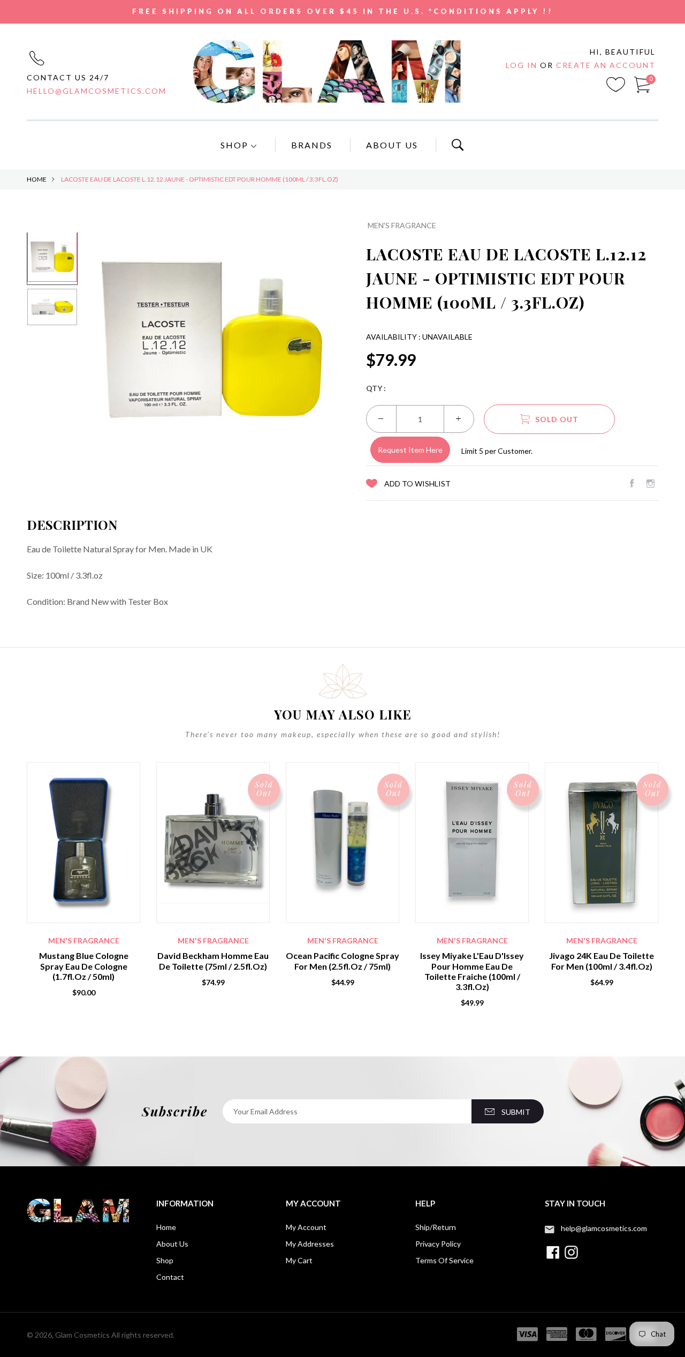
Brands (311, 145)
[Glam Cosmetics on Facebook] (632, 483)
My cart (299, 1260)
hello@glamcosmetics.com (96, 90)
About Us (392, 145)
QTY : (376, 388)
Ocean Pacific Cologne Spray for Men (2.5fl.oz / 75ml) (342, 960)
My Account (306, 1227)
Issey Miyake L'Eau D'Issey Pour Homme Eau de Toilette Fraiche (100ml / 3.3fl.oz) (472, 971)
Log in (523, 65)
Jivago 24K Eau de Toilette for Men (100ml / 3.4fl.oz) (601, 960)
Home (37, 179)
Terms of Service (444, 1260)
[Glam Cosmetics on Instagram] (650, 483)
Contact (170, 1276)
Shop (235, 145)
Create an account (606, 65)
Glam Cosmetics (82, 1334)
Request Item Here (410, 449)
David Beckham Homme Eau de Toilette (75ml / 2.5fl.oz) (213, 960)
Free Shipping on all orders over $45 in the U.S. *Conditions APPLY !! (342, 11)
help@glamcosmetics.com (604, 1228)
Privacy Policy (438, 1243)
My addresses (310, 1243)
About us (172, 1243)
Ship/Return (435, 1227)
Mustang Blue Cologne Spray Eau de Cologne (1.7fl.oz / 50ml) (83, 965)
